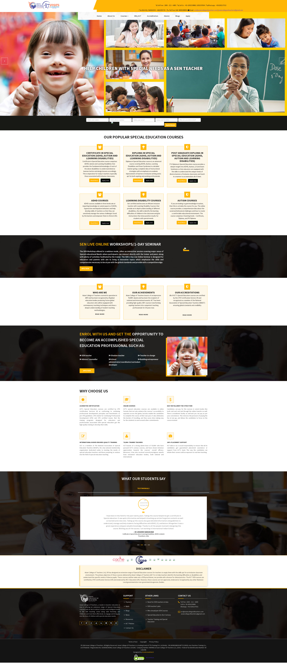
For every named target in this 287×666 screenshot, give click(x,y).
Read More (94, 180)
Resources (129, 617)
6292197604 (201, 5)
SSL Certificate (150, 655)
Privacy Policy (154, 639)
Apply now (105, 180)
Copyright (143, 639)
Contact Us (130, 625)
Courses (124, 16)
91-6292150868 (191, 602)
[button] (4, 61)
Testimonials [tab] (143, 488)
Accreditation (152, 16)
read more (99, 314)
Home (99, 16)
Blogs (177, 16)
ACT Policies (130, 621)
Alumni (167, 16)
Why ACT (137, 16)
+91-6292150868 (190, 5)
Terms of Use (133, 639)
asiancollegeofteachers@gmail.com (231, 10)
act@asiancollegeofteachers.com (206, 10)
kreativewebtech (148, 650)
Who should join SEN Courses (157, 608)
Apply (188, 16)
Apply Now (85, 269)
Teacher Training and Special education (157, 618)
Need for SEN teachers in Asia (157, 599)
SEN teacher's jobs (154, 604)
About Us (111, 16)
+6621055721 (161, 10)
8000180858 (183, 10)
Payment (129, 599)
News (128, 612)
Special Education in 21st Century (159, 612)
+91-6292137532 (193, 604)
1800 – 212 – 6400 (170, 5)
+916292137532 (221, 5)
